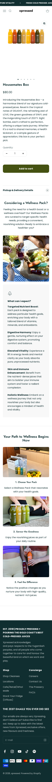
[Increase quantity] (23, 153)
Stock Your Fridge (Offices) (13, 697)
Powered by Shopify (31, 773)
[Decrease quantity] (6, 153)
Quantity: (8, 147)
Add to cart (26, 168)
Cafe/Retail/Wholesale (13, 688)
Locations (8, 681)
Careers (33, 676)
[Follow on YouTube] (20, 751)
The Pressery (36, 687)
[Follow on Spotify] (34, 751)
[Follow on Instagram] (12, 751)
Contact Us (35, 681)
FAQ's (32, 692)
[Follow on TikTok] (27, 751)
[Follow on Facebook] (5, 751)
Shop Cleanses (11, 676)
